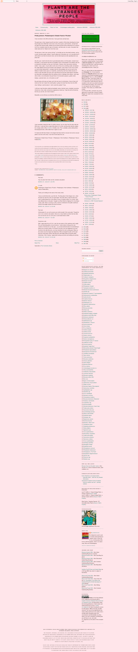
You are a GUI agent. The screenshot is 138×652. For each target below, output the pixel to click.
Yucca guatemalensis (88, 431)
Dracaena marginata (88, 375)
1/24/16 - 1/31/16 (89, 218)
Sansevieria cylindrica (89, 437)
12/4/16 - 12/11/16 (89, 116)
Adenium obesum (87, 300)
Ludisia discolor (87, 297)
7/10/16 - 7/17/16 (89, 160)
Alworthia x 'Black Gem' (88, 422)
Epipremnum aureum (88, 419)
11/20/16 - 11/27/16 (89, 120)
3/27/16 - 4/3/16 (88, 191)
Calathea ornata (87, 282)
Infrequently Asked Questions (88, 50)
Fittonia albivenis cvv (88, 318)
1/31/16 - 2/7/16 (88, 216)
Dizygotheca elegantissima (90, 278)
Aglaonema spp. (87, 430)
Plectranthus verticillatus (89, 433)
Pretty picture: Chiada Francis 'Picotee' (53, 35)
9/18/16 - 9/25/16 (89, 139)
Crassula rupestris (88, 344)
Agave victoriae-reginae (88, 380)
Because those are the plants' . (90, 466)
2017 (84, 106)
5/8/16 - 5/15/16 (88, 178)
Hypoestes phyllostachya (89, 304)
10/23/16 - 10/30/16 (89, 129)
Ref (39, 139)
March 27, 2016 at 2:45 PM (46, 182)
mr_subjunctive (95, 532)
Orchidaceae (42, 169)
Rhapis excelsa (87, 384)
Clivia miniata (87, 326)
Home (36, 27)
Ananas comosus (87, 335)
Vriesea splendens (88, 360)
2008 (84, 241)
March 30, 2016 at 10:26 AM (46, 237)
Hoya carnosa (87, 355)
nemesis (41, 156)
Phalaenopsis (49, 169)
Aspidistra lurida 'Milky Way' (89, 315)
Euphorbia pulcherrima (89, 273)
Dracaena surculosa (88, 395)
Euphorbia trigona (88, 415)
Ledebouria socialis (88, 342)
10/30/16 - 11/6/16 (89, 126)
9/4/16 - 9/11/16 (88, 143)
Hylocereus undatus (88, 439)
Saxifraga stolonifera (88, 442)
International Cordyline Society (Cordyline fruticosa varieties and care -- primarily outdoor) (91, 482)
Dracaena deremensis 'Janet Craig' (92, 406)
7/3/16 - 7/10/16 (88, 162)
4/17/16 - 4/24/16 (89, 185)
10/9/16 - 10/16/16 (89, 133)
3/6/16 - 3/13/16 (88, 205)
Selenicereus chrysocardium (90, 382)
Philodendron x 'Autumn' (89, 322)
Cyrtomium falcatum (88, 373)
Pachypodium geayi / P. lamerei (91, 340)
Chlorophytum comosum (89, 448)
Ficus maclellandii (88, 393)
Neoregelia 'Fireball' (88, 444)
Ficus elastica (87, 366)
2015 (84, 227)
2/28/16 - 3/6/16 (88, 207)
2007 (84, 243)
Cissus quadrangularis (89, 440)
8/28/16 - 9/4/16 (88, 145)
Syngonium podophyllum (89, 337)
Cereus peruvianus (88, 357)
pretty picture (57, 169)
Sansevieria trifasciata (89, 410)
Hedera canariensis (88, 311)
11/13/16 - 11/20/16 (89, 122)
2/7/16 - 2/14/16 (88, 214)
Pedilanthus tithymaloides (89, 371)
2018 (84, 104)
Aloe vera (85, 379)
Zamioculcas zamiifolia (89, 388)
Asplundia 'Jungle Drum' (88, 346)
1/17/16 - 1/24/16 (89, 220)
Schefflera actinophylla (89, 353)
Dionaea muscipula (88, 280)
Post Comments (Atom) (46, 245)
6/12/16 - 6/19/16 (89, 168)
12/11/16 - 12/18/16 (89, 114)
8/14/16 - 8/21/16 (89, 149)
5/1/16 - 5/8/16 (88, 181)
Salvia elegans (87, 362)
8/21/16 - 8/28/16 (89, 147)
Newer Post (37, 243)
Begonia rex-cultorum (88, 269)
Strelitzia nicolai (87, 331)
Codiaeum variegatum (89, 277)
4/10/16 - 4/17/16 (89, 187)
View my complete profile (88, 545)
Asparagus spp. (87, 417)
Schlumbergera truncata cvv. (90, 368)
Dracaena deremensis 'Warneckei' (91, 399)
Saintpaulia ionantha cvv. (89, 288)
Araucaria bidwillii (87, 404)
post (87, 467)
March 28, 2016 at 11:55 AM (46, 206)
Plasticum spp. (87, 457)
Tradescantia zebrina (88, 408)
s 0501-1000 (95, 27)
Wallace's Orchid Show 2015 (69, 169)
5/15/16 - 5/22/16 (89, 176)
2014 (84, 229)
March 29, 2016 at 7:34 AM (46, 217)
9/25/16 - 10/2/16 (89, 137)
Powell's (84, 498)
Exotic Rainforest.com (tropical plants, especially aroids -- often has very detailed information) (92, 477)
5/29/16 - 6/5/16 (88, 172)
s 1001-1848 (40, 30)
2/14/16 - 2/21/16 (89, 212)
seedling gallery (67, 27)
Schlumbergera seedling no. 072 (91, 198)
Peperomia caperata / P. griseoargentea (93, 293)
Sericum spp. (87, 455)
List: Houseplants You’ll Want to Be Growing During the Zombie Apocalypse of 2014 (91, 582)
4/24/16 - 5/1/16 (88, 183)
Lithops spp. (86, 309)
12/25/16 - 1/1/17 (89, 110)
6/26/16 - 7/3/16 (88, 164)
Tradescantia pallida (88, 435)
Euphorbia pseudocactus (89, 426)
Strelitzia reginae (87, 329)
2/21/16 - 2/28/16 (89, 209)
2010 (84, 237)
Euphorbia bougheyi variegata (90, 313)
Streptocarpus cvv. (88, 275)
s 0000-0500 (82, 27)
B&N (95, 493)
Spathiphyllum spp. (88, 390)
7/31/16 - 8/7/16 (88, 153)
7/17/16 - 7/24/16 (89, 158)
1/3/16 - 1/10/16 (88, 224)
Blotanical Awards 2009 (87, 555)
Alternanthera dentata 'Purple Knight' (91, 348)
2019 (84, 102)
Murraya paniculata (88, 308)
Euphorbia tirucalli (88, 446)
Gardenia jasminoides (89, 271)
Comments (86, 261)
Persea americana (88, 324)
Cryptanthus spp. (87, 402)
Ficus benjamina (87, 328)
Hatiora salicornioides (88, 413)
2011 (84, 235)
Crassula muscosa (88, 333)
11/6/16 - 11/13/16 (89, 124)
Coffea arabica (87, 284)
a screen (36, 155)
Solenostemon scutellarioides (90, 295)
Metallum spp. (87, 459)
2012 (84, 233)
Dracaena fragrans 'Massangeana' (91, 386)
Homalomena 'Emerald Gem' (90, 351)
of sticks (41, 155)
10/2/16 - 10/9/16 (89, 135)
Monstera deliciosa (88, 364)
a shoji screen (66, 155)
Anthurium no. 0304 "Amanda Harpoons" (93, 201)
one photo (49, 127)
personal (75, 155)
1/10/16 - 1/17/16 (89, 222)
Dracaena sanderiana (88, 359)
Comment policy (44, 27)
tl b (39, 185)
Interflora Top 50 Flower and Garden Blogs (91, 569)
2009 (84, 239)
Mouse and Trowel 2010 (87, 575)
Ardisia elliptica (86, 428)
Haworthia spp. (87, 391)
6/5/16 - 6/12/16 (88, 170)
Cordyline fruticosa (88, 298)
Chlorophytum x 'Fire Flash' (90, 451)
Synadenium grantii (88, 424)
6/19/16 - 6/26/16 (89, 166)
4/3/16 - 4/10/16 (88, 189)
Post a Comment (38, 240)
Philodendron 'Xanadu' (89, 286)
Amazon (91, 493)
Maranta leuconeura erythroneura (91, 289)
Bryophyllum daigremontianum (91, 453)
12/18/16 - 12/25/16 (89, 112)
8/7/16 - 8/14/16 (88, 151)
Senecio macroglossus (89, 339)
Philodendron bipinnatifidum (90, 349)
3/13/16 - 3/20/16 (89, 203)
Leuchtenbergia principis (89, 411)
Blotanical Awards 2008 (87, 552)
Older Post (76, 243)
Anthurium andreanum (88, 317)
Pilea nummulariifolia (88, 369)
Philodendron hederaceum (90, 450)
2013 (84, 231)
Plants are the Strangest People (69, 11)
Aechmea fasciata (87, 420)
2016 (84, 108)
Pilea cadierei (87, 306)
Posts (85, 258)
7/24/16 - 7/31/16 (89, 156)
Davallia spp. (87, 291)
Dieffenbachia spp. (88, 320)
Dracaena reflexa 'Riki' (89, 377)
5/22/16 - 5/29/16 (89, 174)
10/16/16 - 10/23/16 (89, 131)
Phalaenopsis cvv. (88, 302)
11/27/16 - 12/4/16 (89, 118)
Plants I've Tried (54, 27)
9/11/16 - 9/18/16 (89, 141)
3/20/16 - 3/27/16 (89, 193)
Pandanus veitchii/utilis (89, 400)
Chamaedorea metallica (89, 397)
